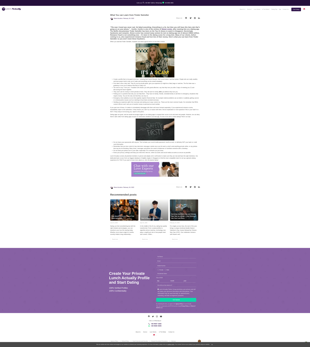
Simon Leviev (167, 29)
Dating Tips (274, 9)
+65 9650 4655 (156, 326)
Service (249, 9)
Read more (115, 239)
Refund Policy (125, 341)
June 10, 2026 (114, 222)
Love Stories (257, 9)
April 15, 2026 (143, 222)
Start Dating (296, 9)
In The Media (265, 9)
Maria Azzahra (118, 18)
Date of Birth (159, 277)
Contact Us (286, 9)
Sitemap (173, 341)
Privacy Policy (185, 306)
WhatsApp (159, 3)
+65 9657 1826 (156, 324)
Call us (139, 3)
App (280, 9)
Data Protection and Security (140, 341)
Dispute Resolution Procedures (159, 341)
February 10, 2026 (175, 222)
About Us (242, 9)
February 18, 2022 (128, 18)
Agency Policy (179, 303)
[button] (305, 9)
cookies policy (170, 344)
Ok (212, 344)
